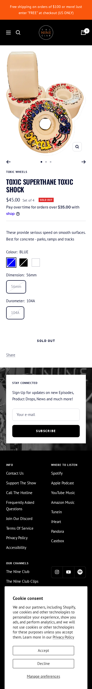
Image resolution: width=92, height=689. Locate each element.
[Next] (84, 162)
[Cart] (83, 32)
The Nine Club (17, 571)
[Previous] (8, 162)
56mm (16, 286)
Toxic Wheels (16, 172)
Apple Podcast (62, 483)
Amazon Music (63, 502)
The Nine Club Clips (22, 581)
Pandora (57, 531)
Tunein (56, 511)
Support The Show (21, 483)
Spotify (57, 473)
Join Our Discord (19, 518)
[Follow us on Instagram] (57, 572)
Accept (43, 650)
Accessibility (16, 547)
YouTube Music (63, 492)
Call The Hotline (19, 492)
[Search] (18, 32)
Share (10, 354)
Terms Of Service (19, 528)
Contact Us (15, 473)
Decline (43, 663)
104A (15, 312)
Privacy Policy (63, 637)
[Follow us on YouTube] (68, 572)
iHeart (56, 521)
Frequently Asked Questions (20, 505)
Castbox (57, 540)
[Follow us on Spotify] (80, 572)
